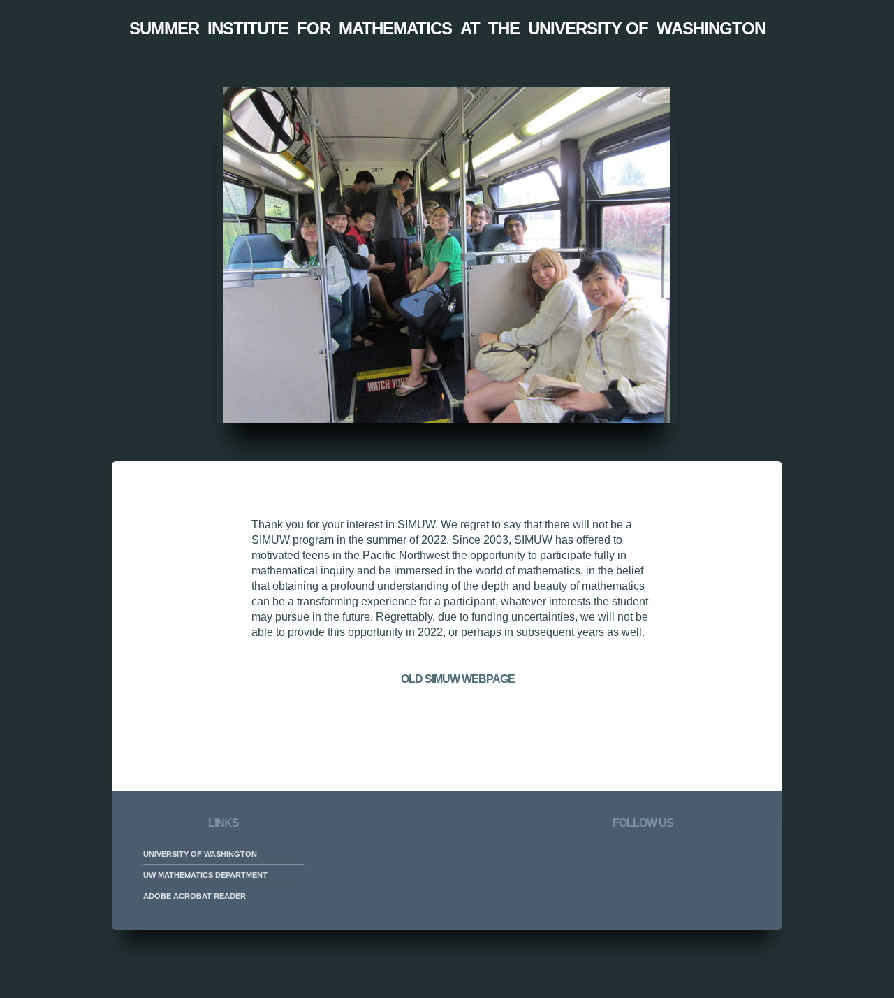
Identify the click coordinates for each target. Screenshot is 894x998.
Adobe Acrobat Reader (194, 896)
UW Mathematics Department (205, 875)
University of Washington (200, 854)
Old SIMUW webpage (458, 679)
